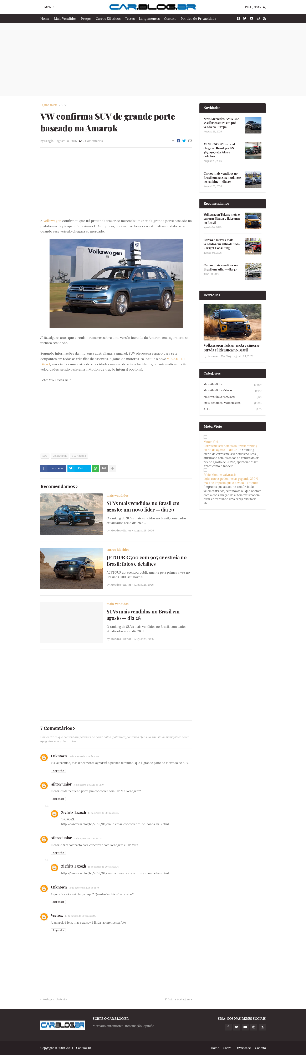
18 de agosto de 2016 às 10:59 (84, 756)
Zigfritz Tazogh (73, 812)
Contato (170, 18)
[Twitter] (184, 141)
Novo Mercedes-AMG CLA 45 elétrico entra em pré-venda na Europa (222, 123)
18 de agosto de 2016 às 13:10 (84, 887)
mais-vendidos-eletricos (232, 397)
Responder (58, 770)
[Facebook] (178, 141)
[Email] (190, 141)
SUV (64, 105)
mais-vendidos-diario (232, 390)
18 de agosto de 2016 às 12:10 (88, 784)
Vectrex (57, 915)
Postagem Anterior (55, 999)
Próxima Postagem (177, 999)
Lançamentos (149, 18)
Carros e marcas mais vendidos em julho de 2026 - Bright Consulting (222, 244)
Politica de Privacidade (198, 18)
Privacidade (243, 1048)
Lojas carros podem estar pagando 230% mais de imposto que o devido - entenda (231, 481)
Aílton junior (61, 784)
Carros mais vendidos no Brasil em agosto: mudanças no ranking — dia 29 (222, 177)
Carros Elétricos (108, 18)
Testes (130, 18)
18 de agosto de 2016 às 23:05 (80, 915)
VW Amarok (79, 455)
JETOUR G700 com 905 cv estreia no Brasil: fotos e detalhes (147, 560)
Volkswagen (52, 221)
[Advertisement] (153, 59)
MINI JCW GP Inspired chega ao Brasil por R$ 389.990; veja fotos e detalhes (219, 150)
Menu (49, 7)
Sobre (227, 1048)
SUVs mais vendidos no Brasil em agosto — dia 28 (143, 614)
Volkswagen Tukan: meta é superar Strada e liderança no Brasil (222, 219)
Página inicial (49, 105)
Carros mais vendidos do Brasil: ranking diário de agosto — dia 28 (230, 448)
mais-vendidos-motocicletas (232, 403)
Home (45, 18)
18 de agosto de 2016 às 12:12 (88, 838)
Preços (86, 18)
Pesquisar (253, 7)
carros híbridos (118, 550)
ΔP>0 (232, 409)
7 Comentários (93, 141)
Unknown (59, 755)
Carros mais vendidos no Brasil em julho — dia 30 (221, 267)
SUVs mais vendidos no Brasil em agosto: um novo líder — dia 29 (143, 506)
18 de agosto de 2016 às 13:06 (103, 866)
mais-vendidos (117, 495)
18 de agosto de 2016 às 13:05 (103, 812)
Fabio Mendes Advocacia (220, 475)
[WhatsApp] (95, 468)
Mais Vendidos (65, 18)
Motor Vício (211, 442)
